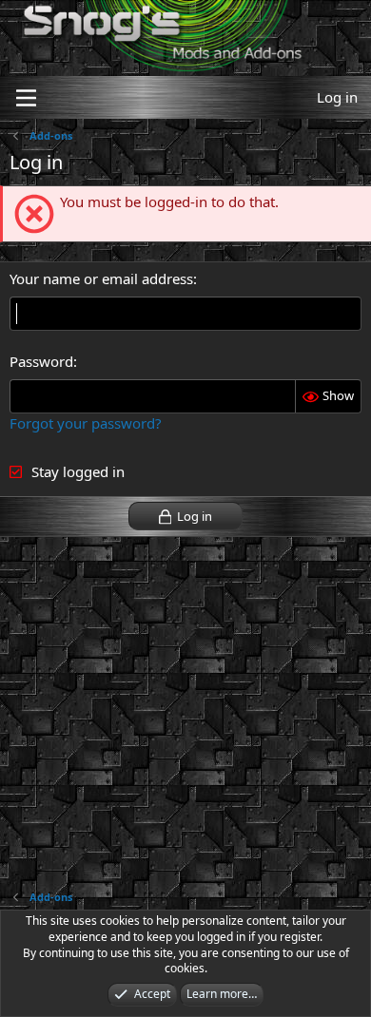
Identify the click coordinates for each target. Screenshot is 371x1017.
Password (41, 361)
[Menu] (26, 98)
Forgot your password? (86, 422)
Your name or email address (101, 278)
